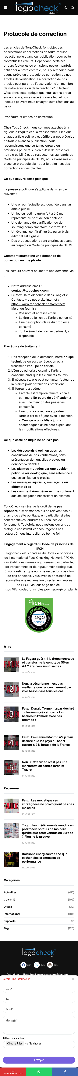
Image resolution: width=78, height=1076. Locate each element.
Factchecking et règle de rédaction (45, 974)
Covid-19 (9, 899)
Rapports (10, 921)
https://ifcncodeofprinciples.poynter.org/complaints (41, 589)
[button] (6, 7)
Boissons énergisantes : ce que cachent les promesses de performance (44, 857)
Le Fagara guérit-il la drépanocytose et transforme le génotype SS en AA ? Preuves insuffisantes (48, 662)
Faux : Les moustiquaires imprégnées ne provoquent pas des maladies (48, 804)
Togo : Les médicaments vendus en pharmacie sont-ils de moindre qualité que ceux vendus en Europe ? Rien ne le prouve (48, 830)
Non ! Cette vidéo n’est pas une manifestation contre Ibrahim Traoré (44, 765)
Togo (7, 928)
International (12, 913)
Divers (8, 906)
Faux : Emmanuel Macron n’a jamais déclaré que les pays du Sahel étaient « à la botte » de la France (47, 741)
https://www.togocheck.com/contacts (38, 304)
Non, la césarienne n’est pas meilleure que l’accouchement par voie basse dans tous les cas (46, 687)
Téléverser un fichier (13, 1038)
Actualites (10, 892)
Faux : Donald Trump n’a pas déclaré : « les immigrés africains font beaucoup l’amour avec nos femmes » (48, 714)
